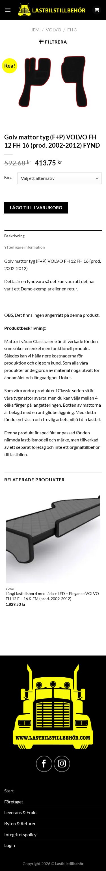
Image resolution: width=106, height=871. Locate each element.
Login (9, 845)
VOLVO (53, 29)
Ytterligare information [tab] (24, 247)
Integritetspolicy (20, 834)
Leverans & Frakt (20, 812)
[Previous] (9, 120)
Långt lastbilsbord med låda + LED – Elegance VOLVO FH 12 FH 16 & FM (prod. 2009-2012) (52, 596)
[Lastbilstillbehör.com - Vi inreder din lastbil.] (51, 10)
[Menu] (7, 10)
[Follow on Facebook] (44, 764)
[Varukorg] (96, 10)
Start (9, 790)
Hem (34, 29)
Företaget (13, 801)
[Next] (25, 120)
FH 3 (72, 29)
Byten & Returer (20, 823)
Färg (8, 178)
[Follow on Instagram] (62, 764)
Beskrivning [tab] (14, 236)
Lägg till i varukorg (36, 207)
